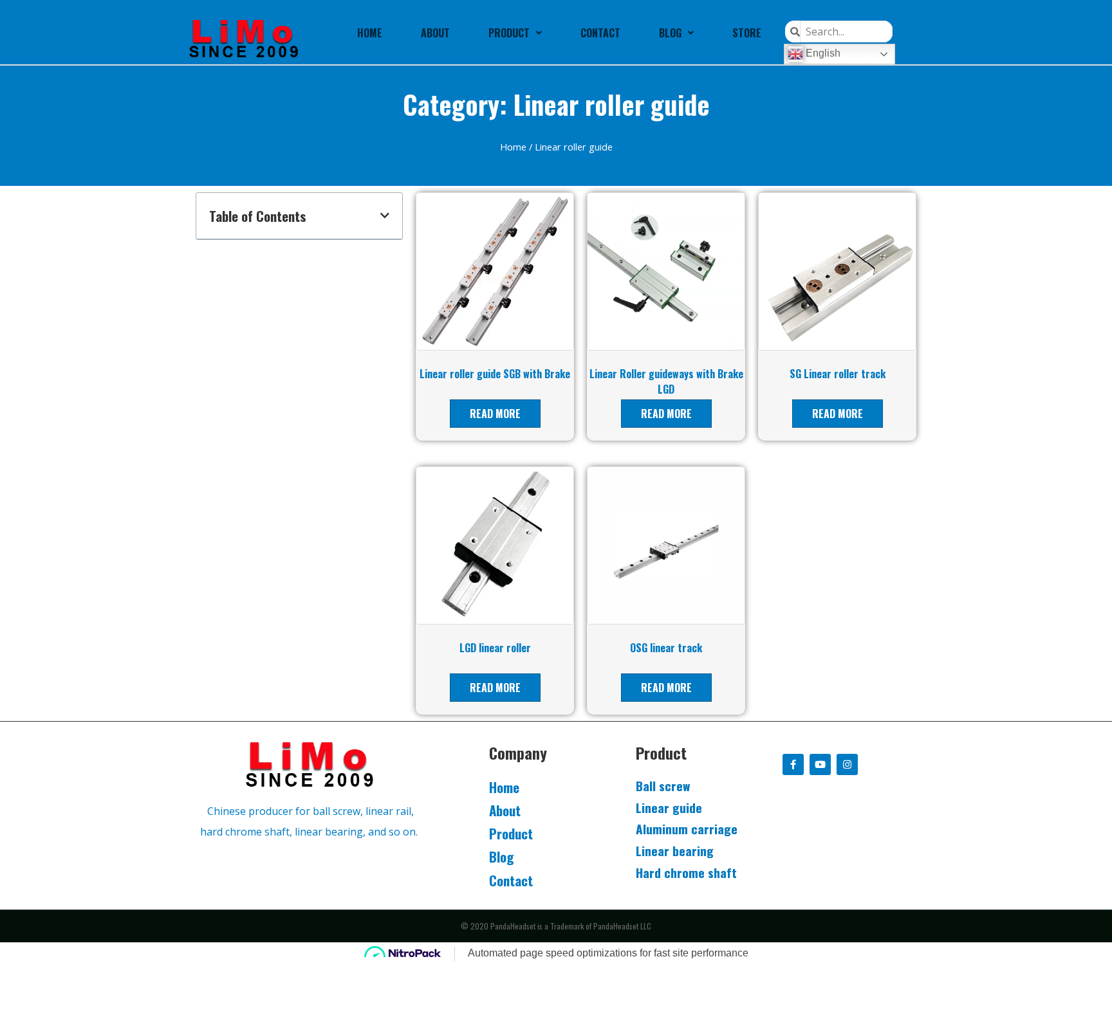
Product (509, 33)
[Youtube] (820, 764)
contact (600, 33)
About (435, 33)
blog (670, 33)
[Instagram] (847, 764)
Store (746, 33)
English (821, 53)
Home (369, 33)
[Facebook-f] (793, 764)
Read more (495, 413)
